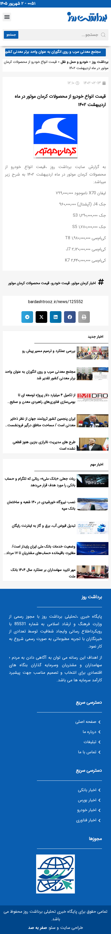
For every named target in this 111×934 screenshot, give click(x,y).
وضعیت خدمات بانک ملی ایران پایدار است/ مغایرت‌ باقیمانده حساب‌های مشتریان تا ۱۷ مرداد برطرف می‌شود (40, 553)
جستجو (11, 34)
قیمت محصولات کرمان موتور (28, 283)
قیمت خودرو (60, 283)
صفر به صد (37, 927)
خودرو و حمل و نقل (74, 62)
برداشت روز (100, 62)
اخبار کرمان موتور (84, 283)
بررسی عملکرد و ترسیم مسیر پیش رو (48, 351)
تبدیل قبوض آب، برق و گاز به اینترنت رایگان (43, 526)
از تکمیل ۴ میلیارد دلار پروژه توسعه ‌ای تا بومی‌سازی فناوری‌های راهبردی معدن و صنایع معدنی (42, 401)
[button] (7, 17)
